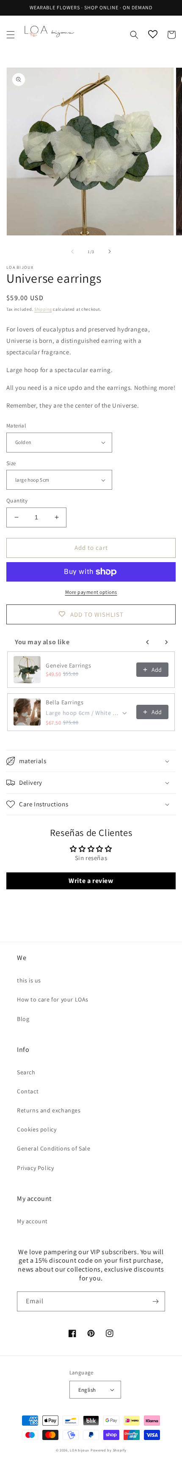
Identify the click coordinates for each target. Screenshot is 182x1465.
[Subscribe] (155, 1301)
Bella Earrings (64, 702)
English (87, 1389)
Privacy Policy (35, 1168)
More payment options (91, 592)
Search (26, 1072)
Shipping (43, 309)
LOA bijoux (80, 1450)
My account (32, 1221)
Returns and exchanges (49, 1110)
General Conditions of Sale (54, 1148)
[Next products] (166, 642)
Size (11, 463)
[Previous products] (147, 642)
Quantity (17, 500)
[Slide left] (72, 251)
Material (16, 425)
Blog (23, 1019)
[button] (10, 34)
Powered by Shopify (109, 1450)
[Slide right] (109, 251)
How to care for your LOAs (52, 999)
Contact (28, 1091)
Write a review (91, 880)
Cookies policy (36, 1129)
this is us (29, 980)
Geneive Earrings (68, 665)
